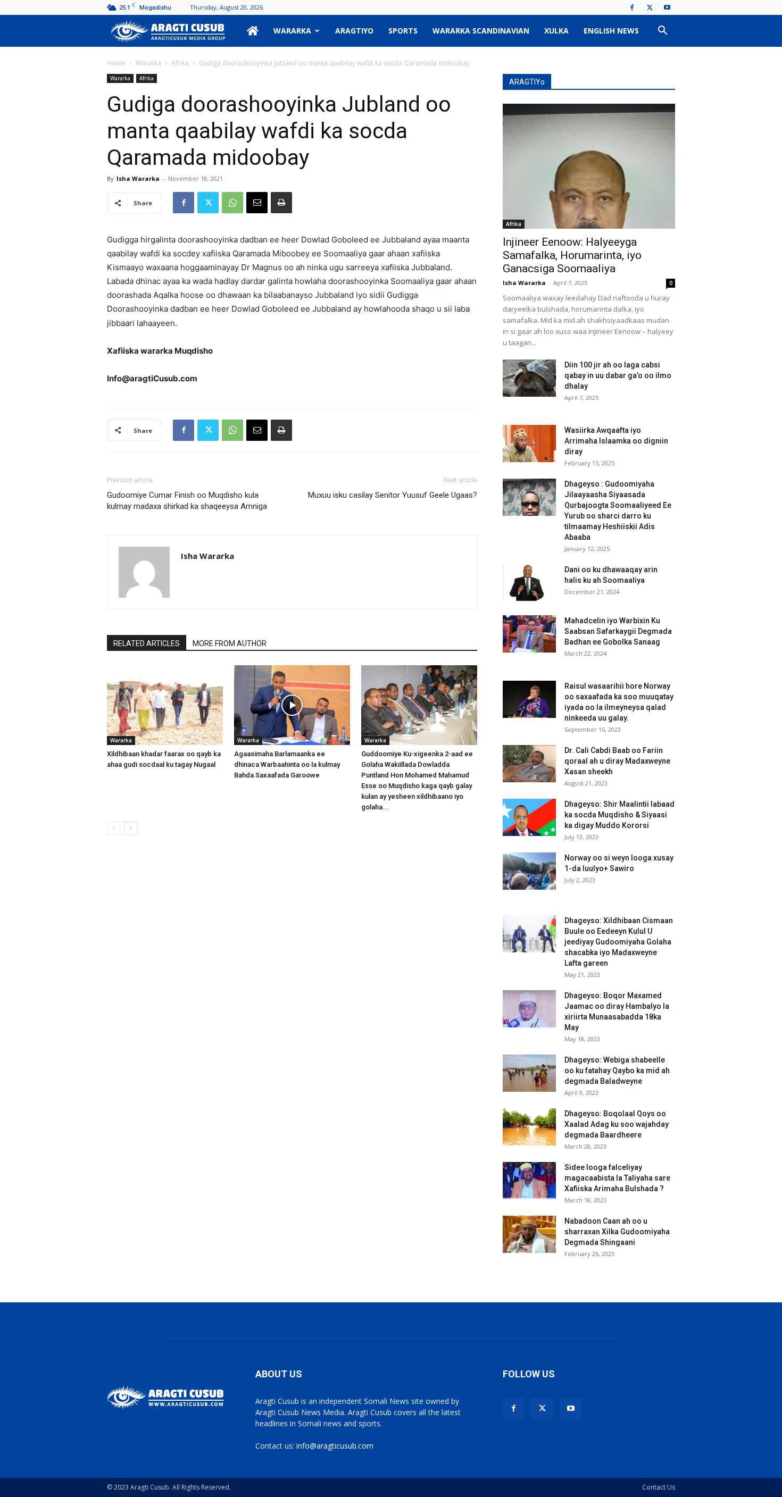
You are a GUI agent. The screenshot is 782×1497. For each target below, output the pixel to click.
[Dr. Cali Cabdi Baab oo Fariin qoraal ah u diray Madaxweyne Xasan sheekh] (529, 763)
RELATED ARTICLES (146, 643)
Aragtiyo (354, 31)
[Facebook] (632, 7)
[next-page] (130, 828)
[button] (662, 32)
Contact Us (658, 1487)
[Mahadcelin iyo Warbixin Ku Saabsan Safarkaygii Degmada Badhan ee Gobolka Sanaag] (529, 634)
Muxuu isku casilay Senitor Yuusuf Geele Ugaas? (392, 495)
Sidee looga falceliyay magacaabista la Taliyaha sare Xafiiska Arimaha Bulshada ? (617, 1178)
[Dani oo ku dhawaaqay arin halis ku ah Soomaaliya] (529, 582)
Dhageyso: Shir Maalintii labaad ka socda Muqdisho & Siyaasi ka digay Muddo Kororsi (619, 815)
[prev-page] (113, 828)
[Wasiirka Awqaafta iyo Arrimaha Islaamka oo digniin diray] (529, 443)
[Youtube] (667, 7)
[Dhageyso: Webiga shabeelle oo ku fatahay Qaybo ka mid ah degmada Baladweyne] (529, 1073)
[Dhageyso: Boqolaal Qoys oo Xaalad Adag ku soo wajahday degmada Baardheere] (529, 1126)
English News (611, 31)
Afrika (180, 63)
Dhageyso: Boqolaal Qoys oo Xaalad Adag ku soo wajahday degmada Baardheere (616, 1124)
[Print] (281, 202)
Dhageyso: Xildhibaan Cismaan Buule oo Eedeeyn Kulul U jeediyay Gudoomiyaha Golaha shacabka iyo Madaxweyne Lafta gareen (618, 941)
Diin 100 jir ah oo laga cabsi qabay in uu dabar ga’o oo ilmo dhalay (617, 375)
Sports (403, 31)
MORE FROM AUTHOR (230, 643)
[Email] (257, 202)
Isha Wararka (138, 178)
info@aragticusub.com (334, 1446)
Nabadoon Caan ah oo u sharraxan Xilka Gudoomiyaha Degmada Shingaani (617, 1232)
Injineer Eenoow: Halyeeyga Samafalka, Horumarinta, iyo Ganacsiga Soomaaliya (572, 255)
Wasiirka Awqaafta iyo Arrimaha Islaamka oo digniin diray (616, 441)
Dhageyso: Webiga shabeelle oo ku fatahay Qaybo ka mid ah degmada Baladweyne (617, 1070)
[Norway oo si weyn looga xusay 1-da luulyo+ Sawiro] (529, 871)
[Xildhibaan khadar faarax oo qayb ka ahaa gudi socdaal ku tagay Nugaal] (165, 705)
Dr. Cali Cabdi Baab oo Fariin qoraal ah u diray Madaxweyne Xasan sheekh (617, 761)
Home (116, 63)
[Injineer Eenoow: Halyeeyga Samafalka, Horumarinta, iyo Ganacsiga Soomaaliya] (589, 166)
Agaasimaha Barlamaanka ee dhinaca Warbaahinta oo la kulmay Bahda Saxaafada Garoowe (287, 764)
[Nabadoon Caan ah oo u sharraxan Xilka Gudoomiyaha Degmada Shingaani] (529, 1234)
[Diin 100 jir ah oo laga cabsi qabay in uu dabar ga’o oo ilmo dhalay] (529, 378)
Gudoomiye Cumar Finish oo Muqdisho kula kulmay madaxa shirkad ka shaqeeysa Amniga (187, 500)
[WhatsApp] (232, 202)
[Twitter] (650, 7)
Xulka (556, 31)
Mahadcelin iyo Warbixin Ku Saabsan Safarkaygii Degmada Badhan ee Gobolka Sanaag (618, 631)
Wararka (292, 31)
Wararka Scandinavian (480, 31)
